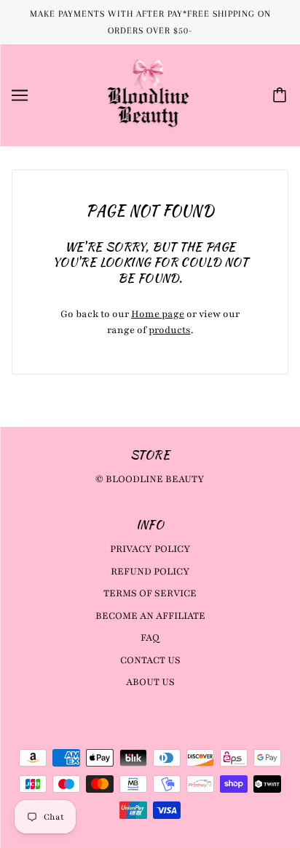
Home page (157, 314)
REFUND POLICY (150, 571)
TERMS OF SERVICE (150, 593)
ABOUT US (150, 682)
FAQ (150, 637)
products (170, 330)
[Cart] (282, 95)
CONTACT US (150, 660)
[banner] (148, 94)
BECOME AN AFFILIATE (150, 616)
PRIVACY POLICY (150, 549)
